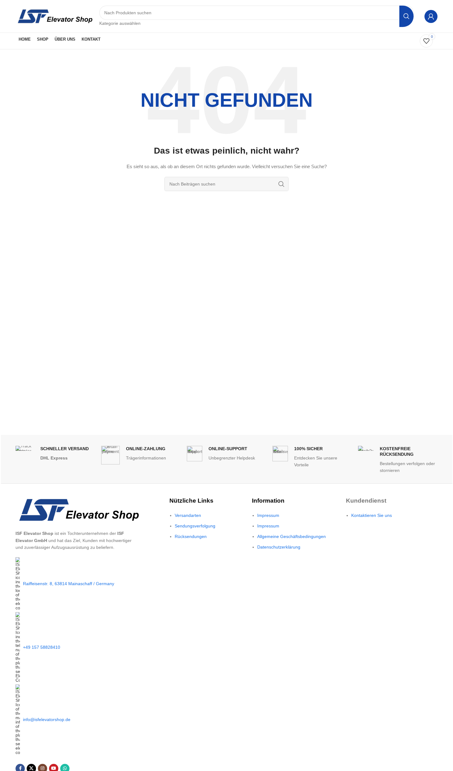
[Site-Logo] (54, 15)
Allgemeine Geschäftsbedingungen (291, 536)
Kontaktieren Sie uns (371, 515)
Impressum (268, 515)
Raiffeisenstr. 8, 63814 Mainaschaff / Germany (68, 583)
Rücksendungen (191, 536)
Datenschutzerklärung (278, 547)
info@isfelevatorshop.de (46, 719)
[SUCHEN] (406, 16)
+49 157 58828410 (41, 647)
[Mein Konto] (431, 16)
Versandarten (188, 515)
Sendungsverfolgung (195, 525)
